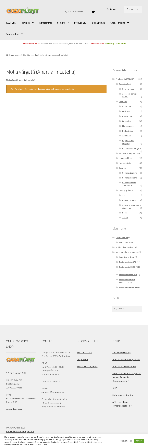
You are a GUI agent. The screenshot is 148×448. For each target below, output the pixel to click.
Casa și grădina (117, 22)
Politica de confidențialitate (126, 359)
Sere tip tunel (128, 89)
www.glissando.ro (14, 409)
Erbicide (126, 111)
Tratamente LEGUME (128, 274)
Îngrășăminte (45, 22)
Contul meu (111, 9)
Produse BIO (80, 22)
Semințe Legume (129, 173)
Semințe (61, 22)
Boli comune (124, 242)
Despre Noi (82, 359)
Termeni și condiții (121, 352)
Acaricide (126, 106)
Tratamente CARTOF (128, 262)
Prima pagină (15, 55)
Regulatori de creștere (128, 142)
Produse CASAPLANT (125, 79)
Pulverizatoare (129, 200)
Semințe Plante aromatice (129, 184)
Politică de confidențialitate (20, 431)
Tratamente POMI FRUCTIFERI (127, 281)
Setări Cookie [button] (126, 440)
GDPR (115, 387)
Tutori (125, 217)
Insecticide (127, 116)
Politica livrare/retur (87, 366)
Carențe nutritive (126, 257)
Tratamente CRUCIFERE (129, 267)
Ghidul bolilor (122, 237)
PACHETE (11, 22)
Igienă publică (98, 22)
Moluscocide (128, 126)
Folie (124, 212)
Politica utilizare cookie (124, 366)
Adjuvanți (126, 135)
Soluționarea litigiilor (123, 395)
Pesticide (25, 22)
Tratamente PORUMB (128, 287)
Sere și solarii (12, 34)
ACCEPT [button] (139, 441)
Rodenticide (127, 131)
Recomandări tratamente (127, 252)
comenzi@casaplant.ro (115, 43)
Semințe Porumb (129, 177)
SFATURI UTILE (84, 352)
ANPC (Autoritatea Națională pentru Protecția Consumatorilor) (126, 377)
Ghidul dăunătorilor (124, 247)
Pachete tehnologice (131, 148)
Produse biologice (127, 153)
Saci (124, 195)
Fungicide (126, 121)
